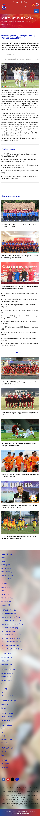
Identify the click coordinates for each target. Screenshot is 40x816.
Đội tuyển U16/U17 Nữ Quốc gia (10, 638)
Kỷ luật (3, 708)
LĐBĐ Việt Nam (7, 554)
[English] (37, 4)
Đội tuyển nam (9, 59)
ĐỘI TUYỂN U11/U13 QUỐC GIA (10, 617)
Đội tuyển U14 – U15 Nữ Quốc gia (11, 635)
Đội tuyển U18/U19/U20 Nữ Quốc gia (12, 642)
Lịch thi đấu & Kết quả (23, 21)
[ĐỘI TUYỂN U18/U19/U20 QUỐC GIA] (2, 21)
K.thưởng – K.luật (8, 701)
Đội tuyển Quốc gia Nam (8, 613)
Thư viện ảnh (5, 767)
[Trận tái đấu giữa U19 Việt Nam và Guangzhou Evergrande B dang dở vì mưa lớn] (20, 461)
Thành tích (4, 24)
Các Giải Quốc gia (6, 657)
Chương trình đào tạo (7, 696)
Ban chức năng (6, 568)
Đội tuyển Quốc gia (8, 610)
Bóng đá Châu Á (6, 676)
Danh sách (12, 21)
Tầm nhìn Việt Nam (7, 598)
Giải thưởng (4, 704)
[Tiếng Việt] (33, 4)
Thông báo (4, 591)
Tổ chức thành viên (7, 575)
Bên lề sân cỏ (6, 725)
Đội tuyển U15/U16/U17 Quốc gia (11, 621)
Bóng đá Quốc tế (8, 669)
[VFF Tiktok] (21, 2)
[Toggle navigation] (36, 11)
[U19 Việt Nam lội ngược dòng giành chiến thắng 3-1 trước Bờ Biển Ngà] (20, 399)
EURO (3, 684)
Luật (2, 755)
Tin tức (6, 21)
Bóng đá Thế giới (6, 680)
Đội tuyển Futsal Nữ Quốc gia (10, 645)
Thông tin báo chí (6, 716)
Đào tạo (4, 689)
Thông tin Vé (5, 594)
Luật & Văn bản (7, 748)
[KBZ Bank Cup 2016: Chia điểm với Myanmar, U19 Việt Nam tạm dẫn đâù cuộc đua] (20, 430)
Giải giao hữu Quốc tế (7, 664)
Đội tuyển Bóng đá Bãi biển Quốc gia (12, 649)
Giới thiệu (4, 558)
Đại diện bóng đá (6, 601)
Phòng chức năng (6, 572)
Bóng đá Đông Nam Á (7, 673)
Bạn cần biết (5, 729)
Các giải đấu (6, 654)
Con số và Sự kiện (6, 739)
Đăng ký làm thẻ (6, 720)
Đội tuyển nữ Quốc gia (8, 631)
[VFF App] (25, 2)
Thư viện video (5, 764)
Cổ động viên (5, 736)
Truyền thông (7, 713)
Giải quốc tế (4, 661)
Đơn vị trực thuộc (6, 579)
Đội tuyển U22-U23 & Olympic (10, 628)
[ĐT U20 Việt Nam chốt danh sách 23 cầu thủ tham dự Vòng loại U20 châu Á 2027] (20, 211)
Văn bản (4, 751)
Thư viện (4, 760)
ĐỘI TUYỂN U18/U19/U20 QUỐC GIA (23, 59)
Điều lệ (3, 561)
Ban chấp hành (6, 565)
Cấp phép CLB (5, 605)
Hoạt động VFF (5, 587)
